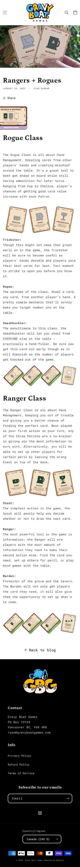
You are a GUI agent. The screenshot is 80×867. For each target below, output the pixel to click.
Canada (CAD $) (38, 839)
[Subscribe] (67, 798)
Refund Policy (19, 764)
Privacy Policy (19, 755)
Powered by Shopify (54, 860)
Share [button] (11, 98)
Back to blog (42, 650)
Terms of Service (21, 773)
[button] (5, 12)
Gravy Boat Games (34, 860)
